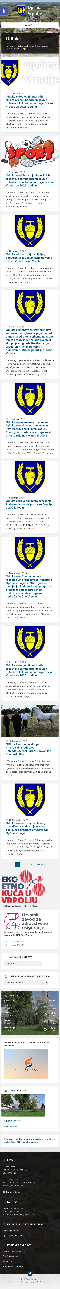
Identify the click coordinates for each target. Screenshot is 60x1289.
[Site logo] (30, 16)
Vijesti (25, 48)
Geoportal (7, 1261)
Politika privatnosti (11, 1230)
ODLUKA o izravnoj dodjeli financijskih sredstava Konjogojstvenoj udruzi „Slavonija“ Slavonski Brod (28, 749)
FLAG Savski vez (10, 1256)
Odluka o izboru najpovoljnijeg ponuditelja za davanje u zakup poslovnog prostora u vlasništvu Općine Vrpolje (27, 828)
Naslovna (10, 46)
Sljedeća (41, 864)
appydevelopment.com (41, 1282)
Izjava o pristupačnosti (13, 1235)
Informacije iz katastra (13, 1266)
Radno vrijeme (13, 1192)
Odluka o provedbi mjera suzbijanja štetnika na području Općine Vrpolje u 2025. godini (29, 504)
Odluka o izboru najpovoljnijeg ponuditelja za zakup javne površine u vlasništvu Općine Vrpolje (29, 258)
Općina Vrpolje (12, 1120)
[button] (4, 11)
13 (30, 864)
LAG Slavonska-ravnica (14, 1251)
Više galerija (10, 1127)
